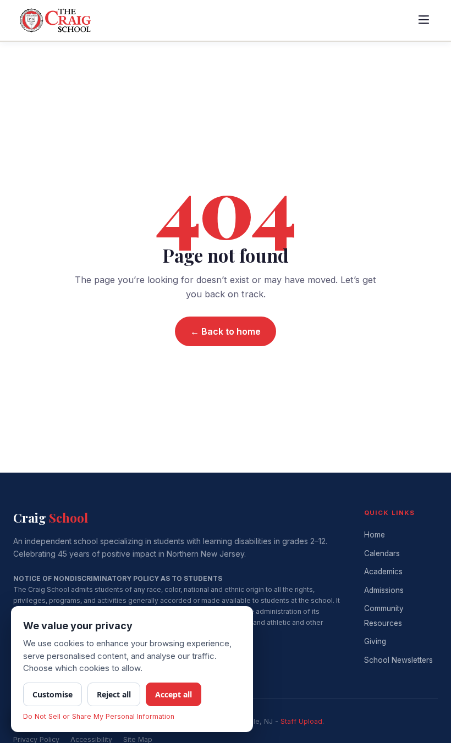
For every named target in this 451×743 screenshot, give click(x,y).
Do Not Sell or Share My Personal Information (98, 716)
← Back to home (225, 331)
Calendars (382, 553)
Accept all (173, 694)
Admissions (384, 590)
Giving (375, 641)
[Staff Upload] (301, 721)
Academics (383, 571)
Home (374, 534)
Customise (52, 694)
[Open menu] (423, 20)
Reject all (114, 694)
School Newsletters (398, 660)
